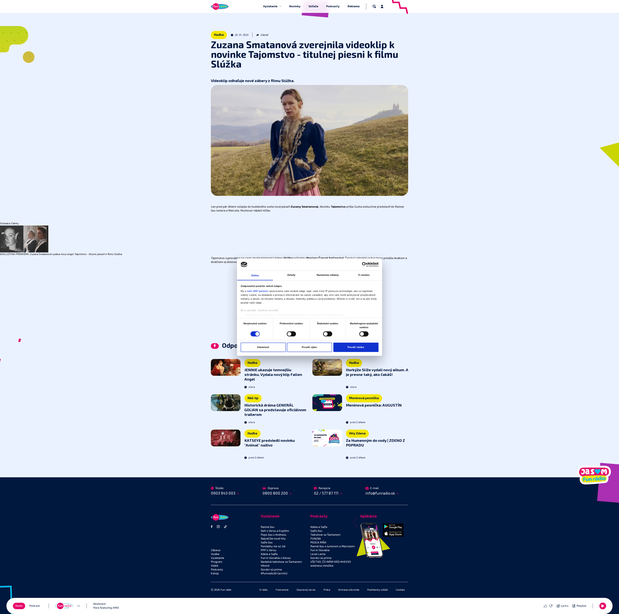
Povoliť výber (309, 347)
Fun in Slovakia (319, 550)
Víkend (265, 565)
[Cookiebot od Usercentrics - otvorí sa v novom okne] (364, 264)
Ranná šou (267, 527)
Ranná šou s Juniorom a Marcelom (332, 546)
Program (216, 561)
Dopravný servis (306, 590)
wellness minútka (321, 565)
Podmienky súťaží (377, 590)
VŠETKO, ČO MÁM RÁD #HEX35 (330, 561)
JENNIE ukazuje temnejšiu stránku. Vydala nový (273, 374)
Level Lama (317, 554)
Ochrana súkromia (348, 590)
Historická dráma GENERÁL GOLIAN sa (275, 410)
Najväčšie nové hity (273, 538)
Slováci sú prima (271, 569)
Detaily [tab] (291, 275)
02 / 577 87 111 (326, 493)
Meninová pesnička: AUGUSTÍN (374, 405)
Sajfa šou (267, 542)
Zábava (215, 550)
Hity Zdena (357, 433)
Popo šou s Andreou (273, 534)
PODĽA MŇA (318, 542)
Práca (327, 590)
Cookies (400, 590)
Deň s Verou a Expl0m (275, 531)
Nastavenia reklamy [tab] (328, 275)
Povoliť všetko (356, 347)
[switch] (291, 333)
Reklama (354, 6)
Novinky (294, 6)
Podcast (34, 605)
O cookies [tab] (364, 275)
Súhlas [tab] (255, 275)
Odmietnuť (263, 347)
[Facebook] (211, 526)
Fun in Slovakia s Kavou (276, 558)
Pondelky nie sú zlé (273, 546)
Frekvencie (282, 590)
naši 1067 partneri (257, 291)
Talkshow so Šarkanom (325, 534)
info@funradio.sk (380, 493)
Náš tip (253, 398)
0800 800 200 (275, 493)
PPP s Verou (268, 550)
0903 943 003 (223, 493)
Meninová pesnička (364, 398)
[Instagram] (218, 526)
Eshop (215, 573)
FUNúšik (315, 538)
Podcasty (332, 6)
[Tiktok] (225, 526)
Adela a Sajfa (269, 554)
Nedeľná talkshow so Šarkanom (281, 561)
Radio (19, 605)
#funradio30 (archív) (274, 573)
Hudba (219, 34)
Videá (214, 565)
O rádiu (264, 590)
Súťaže (313, 6)
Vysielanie (270, 6)
